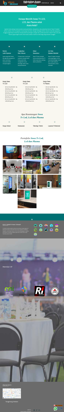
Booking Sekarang (32, 6)
